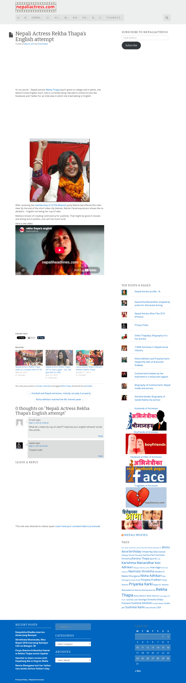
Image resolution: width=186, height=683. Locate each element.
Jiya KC (153, 558)
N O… (75, 17)
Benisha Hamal (147, 548)
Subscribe (131, 45)
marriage (155, 567)
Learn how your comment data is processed (77, 526)
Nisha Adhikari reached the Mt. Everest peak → (60, 399)
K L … (57, 17)
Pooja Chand (136, 580)
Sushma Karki (135, 607)
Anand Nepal (42, 44)
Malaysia (137, 568)
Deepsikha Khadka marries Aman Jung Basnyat (30, 634)
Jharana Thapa (140, 558)
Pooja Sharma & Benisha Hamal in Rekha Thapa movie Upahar (32, 652)
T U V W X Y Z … (114, 17)
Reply (100, 436)
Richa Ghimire (140, 595)
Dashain (162, 551)
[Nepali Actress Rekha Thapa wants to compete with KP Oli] (29, 358)
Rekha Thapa (53, 89)
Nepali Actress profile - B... (148, 291)
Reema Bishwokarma (145, 590)
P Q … (85, 17)
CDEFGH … (37, 17)
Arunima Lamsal (135, 548)
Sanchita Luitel (132, 599)
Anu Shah (125, 548)
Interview (47, 386)
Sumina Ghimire (141, 603)
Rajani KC (157, 584)
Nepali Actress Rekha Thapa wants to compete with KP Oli (28, 368)
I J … (48, 17)
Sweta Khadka (150, 607)
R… (93, 17)
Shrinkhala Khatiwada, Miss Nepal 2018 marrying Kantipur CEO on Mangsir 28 (31, 642)
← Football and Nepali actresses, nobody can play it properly (60, 393)
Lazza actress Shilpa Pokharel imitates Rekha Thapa (89, 368)
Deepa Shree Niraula (132, 555)
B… (26, 17)
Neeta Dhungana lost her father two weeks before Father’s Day (33, 667)
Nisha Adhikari (151, 575)
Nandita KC (160, 571)
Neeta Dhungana (131, 576)
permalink (88, 386)
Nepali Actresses (36, 680)
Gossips (39, 386)
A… (18, 17)
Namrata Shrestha (141, 571)
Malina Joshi (144, 568)
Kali (159, 559)
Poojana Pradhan (151, 579)
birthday (135, 551)
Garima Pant (149, 555)
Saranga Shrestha (147, 599)
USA (158, 607)
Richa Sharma (153, 595)
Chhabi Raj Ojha (150, 551)
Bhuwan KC (157, 548)
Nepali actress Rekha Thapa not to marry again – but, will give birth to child (58, 370)
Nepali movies (136, 535)
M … (67, 17)
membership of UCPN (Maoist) (50, 205)
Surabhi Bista (157, 603)
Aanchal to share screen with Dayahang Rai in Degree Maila (31, 659)
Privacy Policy (141, 325)
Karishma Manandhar (138, 562)
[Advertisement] (59, 68)
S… (100, 17)
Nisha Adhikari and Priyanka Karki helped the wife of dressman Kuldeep (152, 362)
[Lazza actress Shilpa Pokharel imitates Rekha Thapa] (89, 358)
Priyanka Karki (141, 583)
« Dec (138, 670)
